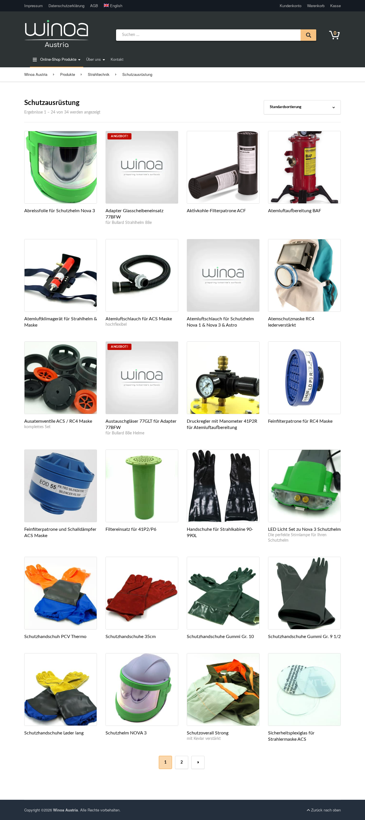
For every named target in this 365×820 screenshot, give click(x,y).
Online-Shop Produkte (57, 59)
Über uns (93, 59)
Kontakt (117, 59)
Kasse (335, 5)
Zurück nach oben (325, 810)
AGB (94, 5)
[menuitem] (112, 5)
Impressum (33, 5)
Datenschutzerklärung (66, 5)
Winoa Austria (65, 810)
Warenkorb (316, 5)
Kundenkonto (290, 5)
